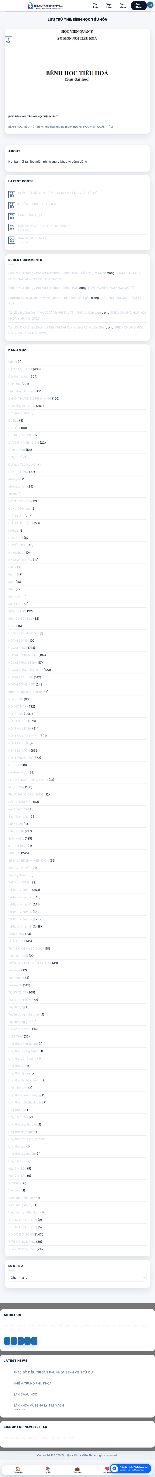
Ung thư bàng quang (23, 1044)
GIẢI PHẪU (16, 516)
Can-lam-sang (18, 376)
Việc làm (14, 1190)
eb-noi (13, 494)
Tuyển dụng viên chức (24, 1014)
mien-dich (15, 596)
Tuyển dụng (16, 1007)
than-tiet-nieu (18, 956)
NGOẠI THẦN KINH (21, 662)
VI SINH (13, 1183)
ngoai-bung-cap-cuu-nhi (25, 692)
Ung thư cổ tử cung (22, 1058)
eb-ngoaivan (17, 486)
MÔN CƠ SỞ (17, 611)
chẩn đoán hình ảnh (22, 391)
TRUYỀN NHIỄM (19, 1000)
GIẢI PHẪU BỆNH (20, 523)
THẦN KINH (16, 941)
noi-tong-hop (17, 772)
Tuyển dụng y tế (19, 1022)
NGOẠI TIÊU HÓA (20, 677)
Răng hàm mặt (18, 809)
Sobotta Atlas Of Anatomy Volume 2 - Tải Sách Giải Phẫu (49, 298)
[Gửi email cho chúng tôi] (27, 1341)
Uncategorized (18, 1029)
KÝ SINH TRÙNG (20, 560)
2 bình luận (27, 230)
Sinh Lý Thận (17, 875)
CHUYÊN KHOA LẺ (21, 406)
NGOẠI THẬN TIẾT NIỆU (25, 670)
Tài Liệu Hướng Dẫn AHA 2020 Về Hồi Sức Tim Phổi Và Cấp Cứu (54, 312)
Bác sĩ (12, 362)
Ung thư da (16, 1066)
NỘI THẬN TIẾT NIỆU (23, 736)
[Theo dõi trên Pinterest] (34, 1341)
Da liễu (13, 420)
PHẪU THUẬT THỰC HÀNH (28, 780)
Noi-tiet (13, 765)
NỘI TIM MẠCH (19, 750)
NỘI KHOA (15, 714)
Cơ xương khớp (19, 413)
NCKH (12, 626)
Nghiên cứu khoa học (23, 633)
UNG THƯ (15, 1036)
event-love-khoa (20, 501)
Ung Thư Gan (17, 1088)
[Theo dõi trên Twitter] (21, 1341)
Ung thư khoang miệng (24, 1095)
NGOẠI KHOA (17, 648)
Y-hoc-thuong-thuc (22, 1249)
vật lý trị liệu (17, 1168)
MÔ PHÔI (14, 604)
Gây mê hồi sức (19, 508)
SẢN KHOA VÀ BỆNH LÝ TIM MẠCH (43, 226)
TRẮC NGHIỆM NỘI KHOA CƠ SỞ (111, 288)
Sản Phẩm (139, 6)
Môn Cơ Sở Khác (20, 618)
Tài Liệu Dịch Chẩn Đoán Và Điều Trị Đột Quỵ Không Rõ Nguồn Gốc (56, 327)
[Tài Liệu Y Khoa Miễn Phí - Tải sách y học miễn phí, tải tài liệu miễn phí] (45, 5)
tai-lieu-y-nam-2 (20, 897)
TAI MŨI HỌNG (18, 882)
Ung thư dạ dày (19, 1073)
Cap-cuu (14, 384)
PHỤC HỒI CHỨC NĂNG (25, 794)
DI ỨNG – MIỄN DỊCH (23, 442)
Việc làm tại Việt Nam (23, 1212)
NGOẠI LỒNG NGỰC (23, 655)
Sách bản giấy (18, 816)
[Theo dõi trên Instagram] (14, 1341)
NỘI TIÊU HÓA (18, 743)
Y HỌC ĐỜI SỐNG (21, 1234)
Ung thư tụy (16, 1146)
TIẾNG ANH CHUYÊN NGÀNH (29, 963)
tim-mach (15, 985)
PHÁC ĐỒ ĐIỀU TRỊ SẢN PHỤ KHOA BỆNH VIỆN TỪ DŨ (58, 193)
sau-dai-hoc (17, 846)
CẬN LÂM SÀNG (20, 369)
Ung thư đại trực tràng (24, 1080)
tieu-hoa (14, 970)
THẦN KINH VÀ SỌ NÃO (25, 948)
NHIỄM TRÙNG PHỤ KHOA (37, 204)
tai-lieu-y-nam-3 (20, 904)
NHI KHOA (15, 699)
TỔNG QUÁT (17, 992)
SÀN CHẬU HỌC (30, 215)
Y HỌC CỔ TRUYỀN (22, 1220)
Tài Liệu (95, 6)
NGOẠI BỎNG (17, 640)
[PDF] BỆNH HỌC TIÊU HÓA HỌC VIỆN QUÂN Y (33, 116)
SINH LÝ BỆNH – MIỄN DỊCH (28, 860)
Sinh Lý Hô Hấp (19, 868)
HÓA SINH (15, 538)
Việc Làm (109, 6)
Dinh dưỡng (16, 450)
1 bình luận (26, 242)
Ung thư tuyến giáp (22, 1154)
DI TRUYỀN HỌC (20, 435)
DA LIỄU (14, 428)
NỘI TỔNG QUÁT (20, 758)
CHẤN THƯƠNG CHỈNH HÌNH (29, 398)
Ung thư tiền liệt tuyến (24, 1139)
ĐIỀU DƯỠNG (18, 472)
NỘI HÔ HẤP (17, 706)
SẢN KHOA (16, 831)
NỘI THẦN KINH (19, 728)
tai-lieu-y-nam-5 (20, 919)
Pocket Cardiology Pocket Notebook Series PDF (43, 288)
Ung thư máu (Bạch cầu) (25, 1102)
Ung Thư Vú (16, 1161)
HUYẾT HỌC (17, 545)
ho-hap (13, 530)
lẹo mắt (13, 574)
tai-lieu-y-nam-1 (19, 890)
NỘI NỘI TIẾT (17, 721)
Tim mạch (15, 978)
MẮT (11, 582)
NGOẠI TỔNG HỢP (21, 684)
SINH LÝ (14, 853)
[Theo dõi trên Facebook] (7, 1341)
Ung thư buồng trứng (23, 1051)
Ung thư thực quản (21, 1132)
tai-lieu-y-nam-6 (20, 926)
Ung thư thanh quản (22, 1124)
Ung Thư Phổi (18, 1117)
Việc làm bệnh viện (21, 1198)
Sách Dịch (15, 824)
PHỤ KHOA (16, 787)
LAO (11, 567)
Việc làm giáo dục (21, 1205)
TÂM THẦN (16, 934)
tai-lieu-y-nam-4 (20, 912)
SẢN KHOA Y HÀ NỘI (33, 238)
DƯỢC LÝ (15, 457)
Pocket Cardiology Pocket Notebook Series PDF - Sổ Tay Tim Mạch (57, 273)
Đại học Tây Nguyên (22, 464)
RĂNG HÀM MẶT (20, 802)
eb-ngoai (14, 479)
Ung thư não (17, 1110)
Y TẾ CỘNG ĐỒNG (21, 1241)
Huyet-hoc (15, 552)
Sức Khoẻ (123, 6)
